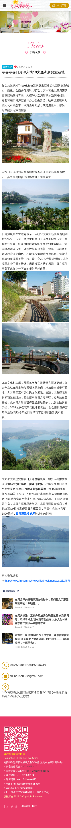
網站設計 (25, 806)
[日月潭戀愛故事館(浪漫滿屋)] (12, 806)
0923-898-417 (30, 766)
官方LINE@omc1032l (38, 770)
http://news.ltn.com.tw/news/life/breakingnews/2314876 (37, 580)
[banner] (35, 22)
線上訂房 (61, 5)
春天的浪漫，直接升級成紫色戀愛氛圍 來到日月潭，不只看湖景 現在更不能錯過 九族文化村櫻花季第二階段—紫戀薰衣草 (42, 619)
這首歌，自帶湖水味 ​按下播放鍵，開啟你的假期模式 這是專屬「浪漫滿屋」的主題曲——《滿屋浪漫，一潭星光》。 (42, 639)
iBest (34, 806)
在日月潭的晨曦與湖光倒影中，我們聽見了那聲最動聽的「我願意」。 (41, 601)
